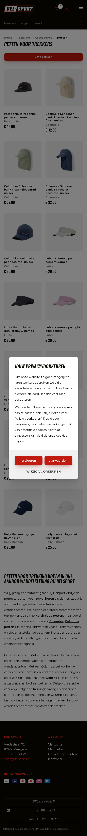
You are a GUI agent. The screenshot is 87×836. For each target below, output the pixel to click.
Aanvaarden (58, 460)
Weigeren (28, 460)
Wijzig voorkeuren (43, 471)
